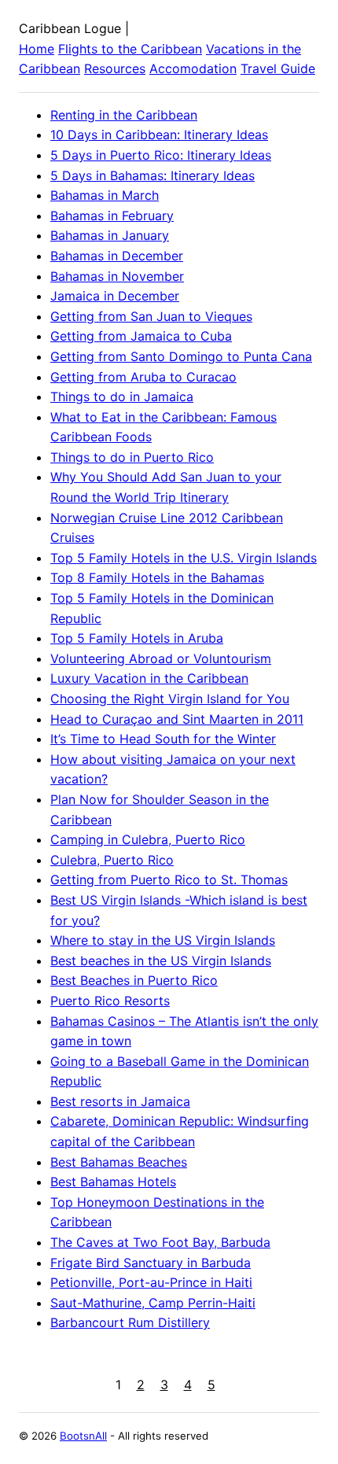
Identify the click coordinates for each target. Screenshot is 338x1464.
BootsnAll (83, 1435)
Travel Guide (278, 68)
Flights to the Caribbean (130, 49)
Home (36, 49)
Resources (114, 68)
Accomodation (193, 68)
